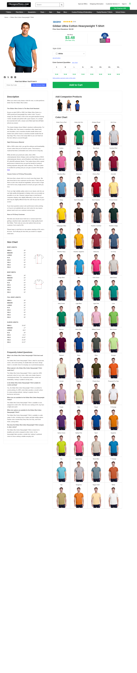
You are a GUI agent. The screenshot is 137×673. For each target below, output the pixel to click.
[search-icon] (62, 5)
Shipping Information (96, 4)
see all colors (56, 58)
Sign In (124, 4)
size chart (75, 62)
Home (6, 17)
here (8, 170)
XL (83, 67)
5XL (118, 67)
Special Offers (82, 4)
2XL (92, 67)
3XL (100, 67)
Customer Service (112, 4)
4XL (109, 67)
